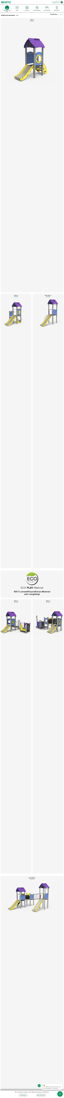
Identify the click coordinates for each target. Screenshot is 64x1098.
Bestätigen (23, 1095)
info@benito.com (55, 2)
